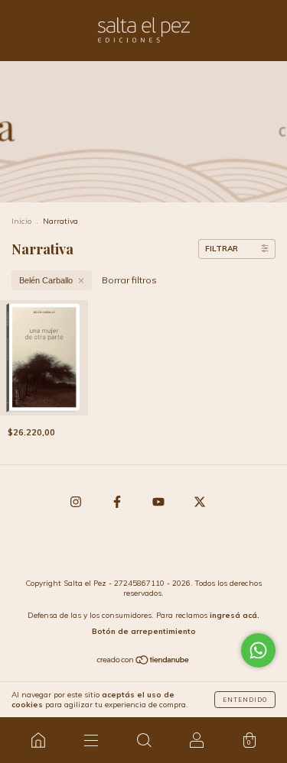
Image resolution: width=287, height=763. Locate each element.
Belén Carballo (46, 280)
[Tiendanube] (143, 662)
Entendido (245, 699)
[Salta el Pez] (37, 740)
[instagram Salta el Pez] (77, 502)
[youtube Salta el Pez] (159, 502)
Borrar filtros (129, 280)
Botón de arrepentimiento (144, 631)
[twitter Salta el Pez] (200, 502)
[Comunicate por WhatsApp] (258, 650)
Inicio (21, 221)
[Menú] (90, 740)
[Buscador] (143, 740)
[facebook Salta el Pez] (118, 502)
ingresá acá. (234, 615)
